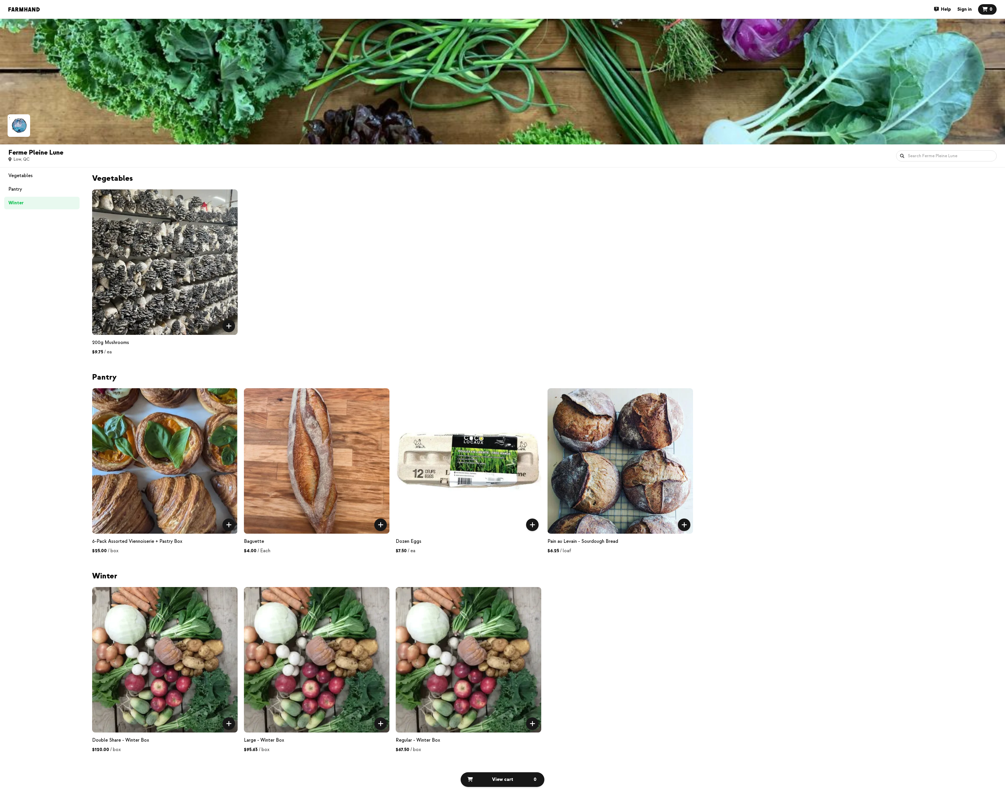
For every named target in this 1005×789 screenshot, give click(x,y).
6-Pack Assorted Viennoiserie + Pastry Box (137, 541)
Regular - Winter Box (418, 740)
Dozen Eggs (408, 541)
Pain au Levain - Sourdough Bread (583, 541)
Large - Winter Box (264, 740)
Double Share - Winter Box (120, 740)
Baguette (254, 541)
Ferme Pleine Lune (35, 152)
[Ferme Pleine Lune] (18, 125)
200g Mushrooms (110, 343)
